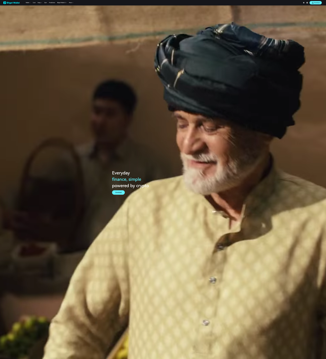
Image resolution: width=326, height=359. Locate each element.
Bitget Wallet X (61, 2)
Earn (45, 2)
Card (34, 2)
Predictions (52, 2)
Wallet (27, 2)
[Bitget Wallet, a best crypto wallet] (13, 2)
